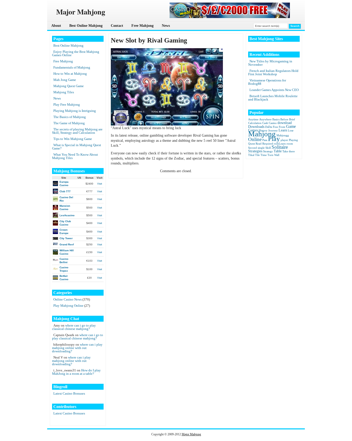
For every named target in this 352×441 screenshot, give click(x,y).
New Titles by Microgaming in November (270, 62)
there (292, 151)
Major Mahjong (191, 434)
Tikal (251, 155)
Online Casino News (67, 299)
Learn (283, 130)
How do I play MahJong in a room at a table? (76, 372)
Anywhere (265, 119)
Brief (292, 119)
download (285, 123)
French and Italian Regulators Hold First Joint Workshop (273, 72)
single (261, 147)
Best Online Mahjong (86, 26)
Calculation (255, 123)
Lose (291, 130)
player (284, 140)
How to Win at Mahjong (70, 74)
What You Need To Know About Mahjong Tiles (75, 156)
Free (275, 127)
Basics (276, 119)
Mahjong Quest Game (68, 86)
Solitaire (280, 147)
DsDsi (268, 127)
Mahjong (262, 134)
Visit (99, 183)
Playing (293, 140)
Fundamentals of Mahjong (71, 67)
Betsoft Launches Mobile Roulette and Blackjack (273, 97)
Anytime (253, 119)
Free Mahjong (142, 26)
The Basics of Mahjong (69, 117)
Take (285, 151)
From (282, 127)
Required (267, 143)
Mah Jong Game (64, 80)
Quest (251, 143)
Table (278, 151)
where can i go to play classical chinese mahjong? (74, 327)
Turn (270, 155)
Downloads (256, 127)
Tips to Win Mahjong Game (72, 139)
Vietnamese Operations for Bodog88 (267, 82)
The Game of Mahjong (69, 123)
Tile (257, 155)
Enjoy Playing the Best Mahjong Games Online (75, 53)
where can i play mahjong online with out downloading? (77, 348)
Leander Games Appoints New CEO (274, 90)
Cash (265, 123)
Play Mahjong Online (68, 305)
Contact (117, 26)
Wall (276, 155)
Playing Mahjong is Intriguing (74, 111)
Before (284, 119)
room (290, 143)
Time (264, 155)
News (166, 26)
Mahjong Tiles (63, 92)
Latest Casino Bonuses (69, 393)
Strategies (255, 151)
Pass (264, 140)
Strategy (268, 151)
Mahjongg (282, 135)
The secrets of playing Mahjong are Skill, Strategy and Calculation (77, 131)
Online (255, 139)
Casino (273, 123)
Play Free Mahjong (66, 104)
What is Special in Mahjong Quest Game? (76, 146)
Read (259, 143)
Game (291, 126)
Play (274, 139)
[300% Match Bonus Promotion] (230, 17)
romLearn (280, 143)
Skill (268, 147)
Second (252, 147)
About (56, 26)
